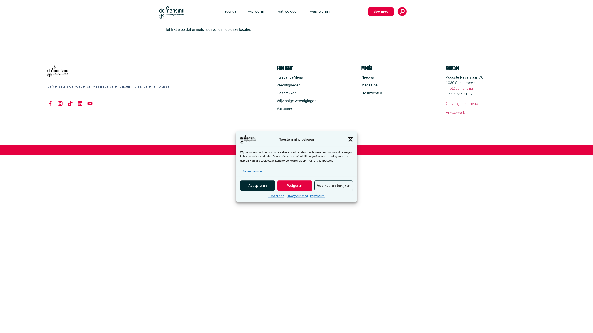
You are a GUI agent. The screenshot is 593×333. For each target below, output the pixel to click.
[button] (350, 139)
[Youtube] (90, 103)
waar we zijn (320, 11)
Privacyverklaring (297, 196)
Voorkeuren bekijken (333, 186)
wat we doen (287, 11)
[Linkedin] (80, 103)
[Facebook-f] (50, 103)
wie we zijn (256, 11)
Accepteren (257, 186)
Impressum (317, 196)
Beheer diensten (253, 171)
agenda (230, 11)
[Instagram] (60, 103)
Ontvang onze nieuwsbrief (467, 104)
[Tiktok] (70, 103)
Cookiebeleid (276, 196)
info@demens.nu (459, 88)
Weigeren (294, 186)
